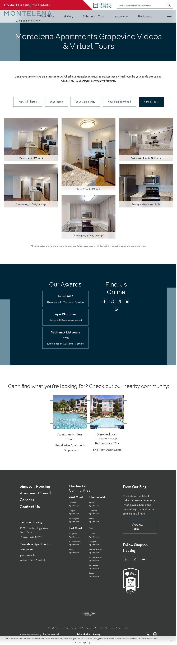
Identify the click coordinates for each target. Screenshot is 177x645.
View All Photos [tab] (27, 101)
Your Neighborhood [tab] (119, 101)
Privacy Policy (83, 634)
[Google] (116, 309)
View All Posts (137, 526)
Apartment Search (36, 493)
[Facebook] (104, 301)
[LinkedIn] (128, 301)
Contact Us (30, 506)
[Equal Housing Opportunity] (155, 634)
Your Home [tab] (56, 101)
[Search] (169, 5)
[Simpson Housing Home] (102, 5)
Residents (144, 16)
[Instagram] (112, 301)
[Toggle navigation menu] (169, 16)
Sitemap (96, 634)
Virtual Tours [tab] (151, 101)
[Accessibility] (148, 634)
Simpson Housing (35, 486)
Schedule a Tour (93, 16)
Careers (27, 499)
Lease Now (121, 16)
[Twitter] (120, 301)
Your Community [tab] (85, 101)
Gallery (68, 16)
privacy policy (83, 642)
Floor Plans (47, 16)
